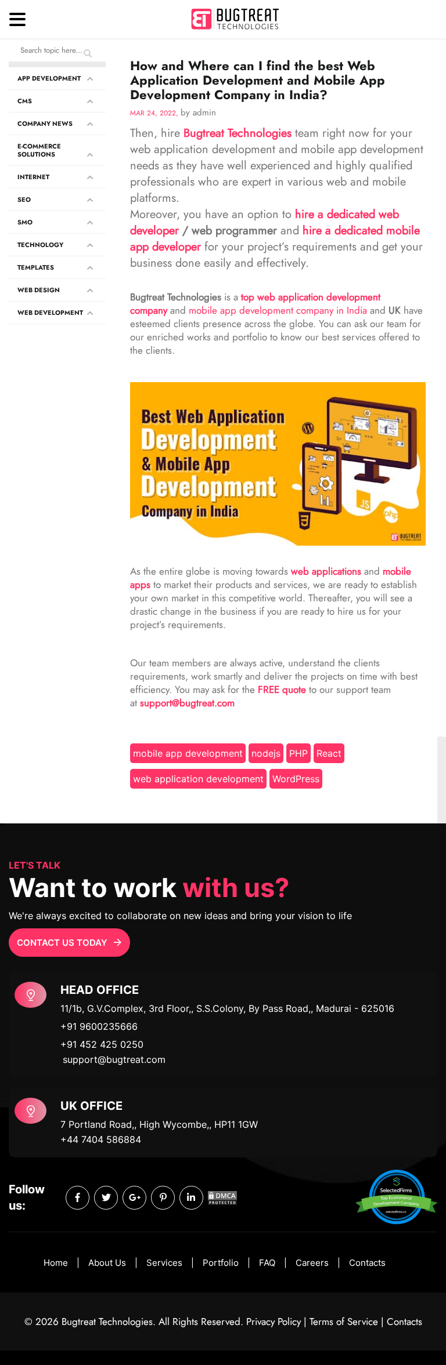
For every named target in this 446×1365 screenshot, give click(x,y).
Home (56, 1262)
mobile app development (188, 753)
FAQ (267, 1262)
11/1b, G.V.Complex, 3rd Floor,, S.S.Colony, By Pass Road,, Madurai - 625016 (227, 1008)
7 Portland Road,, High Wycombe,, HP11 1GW (159, 1124)
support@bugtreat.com (114, 1059)
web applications (326, 571)
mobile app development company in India (278, 310)
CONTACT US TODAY (62, 942)
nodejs (265, 753)
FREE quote (282, 689)
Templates (35, 267)
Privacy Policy (273, 1321)
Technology (40, 244)
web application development (198, 779)
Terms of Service (344, 1321)
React (328, 753)
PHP (298, 753)
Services (164, 1262)
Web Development (50, 312)
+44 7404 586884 (100, 1139)
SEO (24, 199)
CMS (24, 101)
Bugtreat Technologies (238, 133)
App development (49, 78)
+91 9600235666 (99, 1026)
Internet (33, 176)
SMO (25, 222)
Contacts (367, 1262)
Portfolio (221, 1262)
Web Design (38, 290)
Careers (312, 1262)
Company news (45, 123)
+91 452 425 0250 (101, 1044)
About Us (107, 1262)
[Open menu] (17, 19)
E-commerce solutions (39, 150)
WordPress (295, 779)
